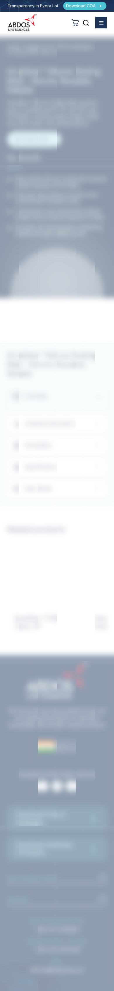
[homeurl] (22, 22)
